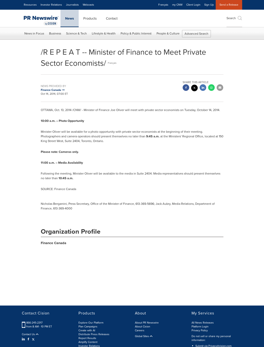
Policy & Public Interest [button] (136, 33)
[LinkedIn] (24, 339)
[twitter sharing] (194, 88)
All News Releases (203, 323)
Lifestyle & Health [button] (104, 33)
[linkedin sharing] (203, 88)
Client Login (193, 5)
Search (231, 18)
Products (90, 18)
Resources (30, 5)
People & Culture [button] (168, 33)
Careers (139, 330)
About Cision (142, 327)
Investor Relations (51, 5)
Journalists (72, 5)
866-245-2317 (34, 323)
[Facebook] (28, 339)
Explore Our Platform (90, 323)
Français (163, 5)
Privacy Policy (200, 330)
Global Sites (142, 336)
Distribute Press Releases (93, 334)
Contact (112, 18)
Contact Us (29, 334)
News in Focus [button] (34, 33)
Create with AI (86, 330)
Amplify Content (87, 342)
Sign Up (209, 5)
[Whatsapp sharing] (211, 88)
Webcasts (88, 5)
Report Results (87, 338)
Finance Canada (53, 242)
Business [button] (55, 33)
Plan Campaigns (87, 327)
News (69, 18)
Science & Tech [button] (76, 33)
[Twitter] (33, 339)
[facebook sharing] (186, 88)
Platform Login (200, 327)
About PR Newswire (147, 323)
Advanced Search (196, 33)
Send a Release (229, 5)
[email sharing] (220, 88)
